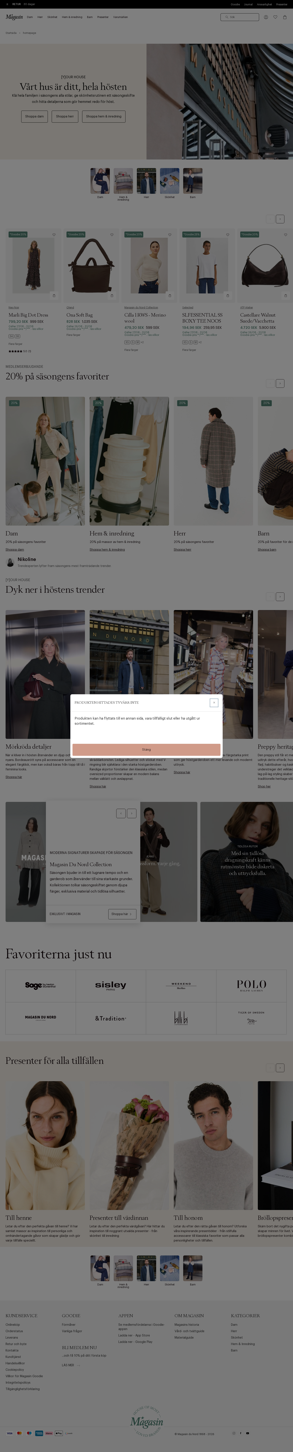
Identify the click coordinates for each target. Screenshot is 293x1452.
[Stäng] (214, 703)
